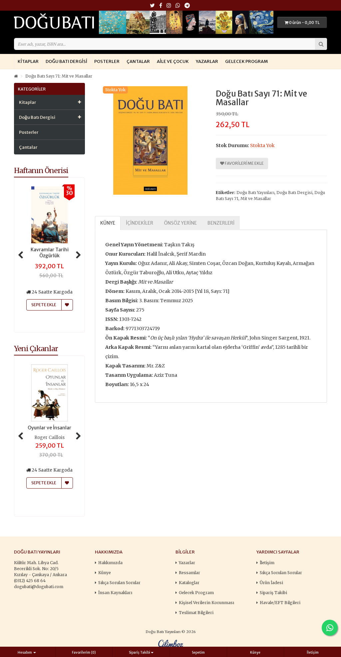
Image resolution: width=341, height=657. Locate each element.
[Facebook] (160, 5)
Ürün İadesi (271, 582)
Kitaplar (28, 61)
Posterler (107, 61)
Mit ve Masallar (255, 198)
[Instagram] (169, 5)
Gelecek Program (246, 61)
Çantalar (138, 61)
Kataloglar (189, 582)
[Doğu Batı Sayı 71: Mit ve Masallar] (150, 140)
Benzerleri (220, 223)
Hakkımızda (110, 562)
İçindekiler (139, 223)
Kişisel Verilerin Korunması (206, 602)
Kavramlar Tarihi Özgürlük (50, 253)
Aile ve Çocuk (173, 61)
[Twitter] (152, 5)
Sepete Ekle (43, 482)
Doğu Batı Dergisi (66, 61)
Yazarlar (207, 61)
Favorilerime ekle (244, 163)
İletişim (267, 562)
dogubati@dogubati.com (38, 586)
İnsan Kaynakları (115, 592)
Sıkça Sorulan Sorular (119, 582)
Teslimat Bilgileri (196, 612)
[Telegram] (187, 5)
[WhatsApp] (177, 5)
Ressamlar (189, 572)
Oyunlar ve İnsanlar (49, 428)
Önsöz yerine (180, 223)
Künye (107, 223)
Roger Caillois (49, 437)
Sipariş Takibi (273, 592)
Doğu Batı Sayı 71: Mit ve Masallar (58, 76)
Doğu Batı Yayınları (255, 192)
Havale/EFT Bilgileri (280, 602)
